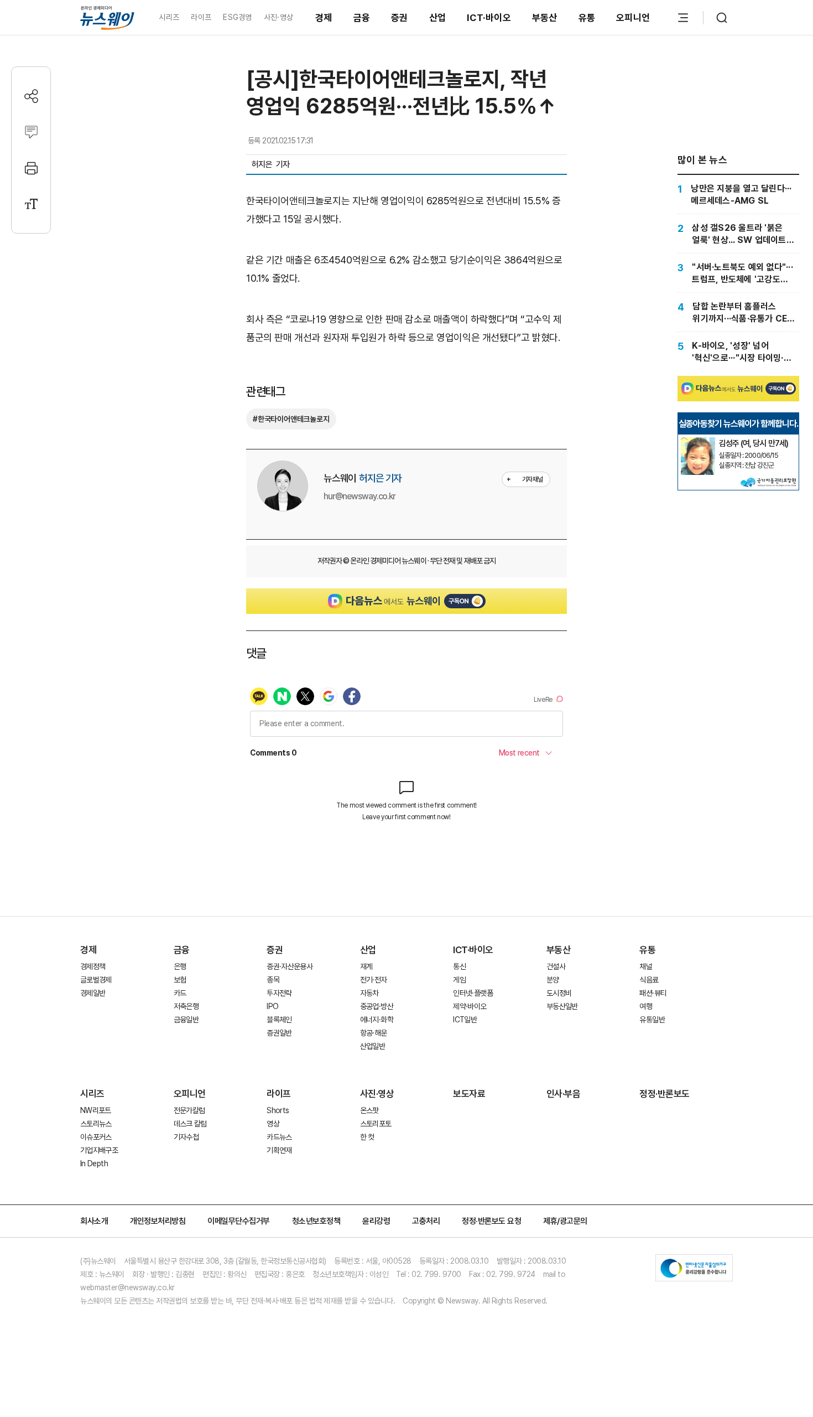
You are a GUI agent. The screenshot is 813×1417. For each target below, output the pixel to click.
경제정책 (92, 966)
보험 (180, 979)
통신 (459, 966)
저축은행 (186, 1006)
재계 (366, 966)
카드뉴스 (279, 1136)
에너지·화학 (376, 1019)
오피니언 (633, 17)
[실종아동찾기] (698, 441)
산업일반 (372, 1046)
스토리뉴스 (96, 1123)
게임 (459, 979)
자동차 (369, 993)
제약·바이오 (469, 1006)
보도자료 (469, 1093)
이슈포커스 (96, 1136)
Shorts (278, 1110)
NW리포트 (95, 1110)
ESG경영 (237, 17)
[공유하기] (31, 96)
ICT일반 (465, 1019)
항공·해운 (373, 1032)
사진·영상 (278, 17)
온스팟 (369, 1110)
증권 (399, 17)
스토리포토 (376, 1123)
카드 (180, 993)
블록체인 (279, 1019)
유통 (587, 17)
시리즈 (169, 17)
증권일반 (279, 1032)
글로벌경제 (96, 979)
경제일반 (92, 993)
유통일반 (651, 1019)
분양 (552, 979)
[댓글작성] (31, 132)
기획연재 (279, 1150)
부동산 (544, 17)
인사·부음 (563, 1093)
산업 (437, 17)
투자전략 (279, 993)
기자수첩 (186, 1136)
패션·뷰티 (652, 993)
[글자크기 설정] (31, 204)
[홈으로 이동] (107, 17)
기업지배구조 (99, 1150)
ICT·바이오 (489, 17)
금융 (362, 17)
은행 (180, 966)
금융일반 (186, 1019)
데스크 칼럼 (190, 1123)
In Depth (94, 1163)
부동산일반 (562, 1006)
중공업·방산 (376, 1006)
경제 (323, 17)
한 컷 (367, 1136)
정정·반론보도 (664, 1093)
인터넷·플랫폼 (473, 993)
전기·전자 (373, 979)
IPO (272, 1006)
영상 (273, 1123)
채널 (645, 966)
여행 (645, 1006)
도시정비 (558, 993)
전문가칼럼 (189, 1110)
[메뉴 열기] (683, 18)
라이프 (201, 17)
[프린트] (31, 168)
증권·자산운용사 (289, 966)
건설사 (555, 966)
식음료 (648, 979)
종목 (273, 979)
